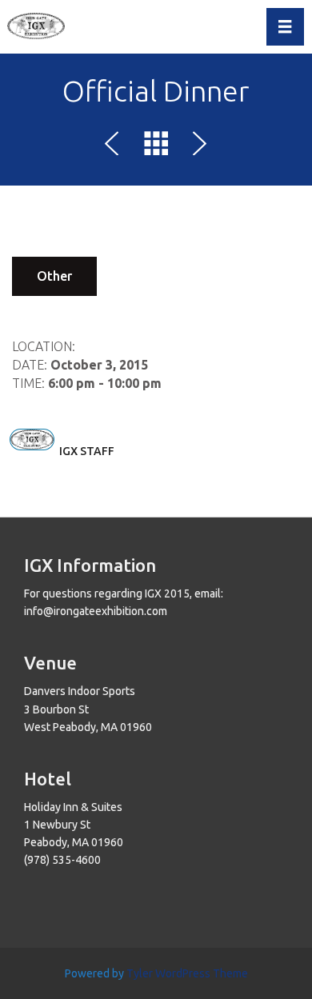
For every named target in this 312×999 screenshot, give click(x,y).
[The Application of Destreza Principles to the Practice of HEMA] (196, 146)
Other (54, 276)
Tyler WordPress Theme (187, 973)
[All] (156, 146)
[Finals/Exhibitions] (115, 146)
